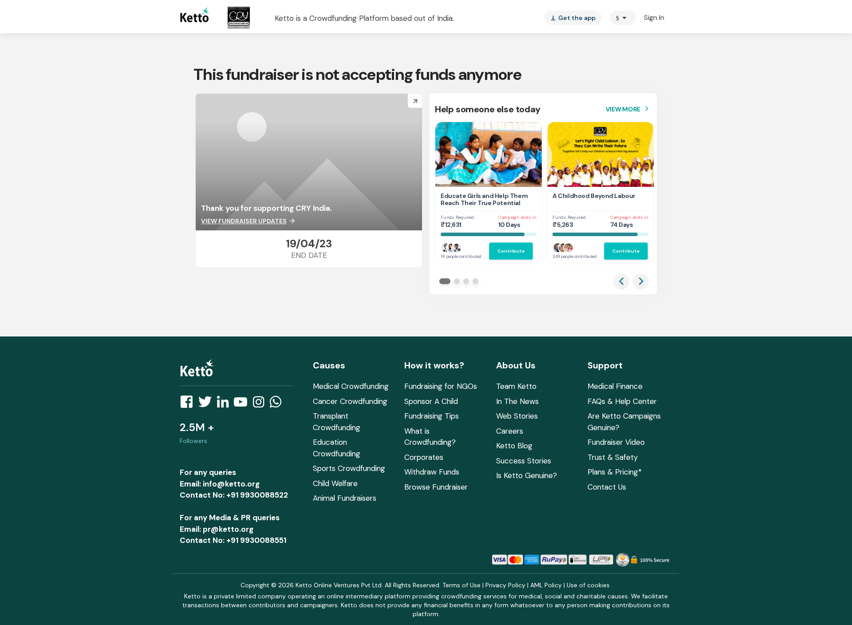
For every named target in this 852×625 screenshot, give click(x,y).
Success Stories (523, 461)
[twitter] (207, 404)
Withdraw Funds (431, 472)
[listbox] (573, 18)
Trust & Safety (613, 457)
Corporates (423, 457)
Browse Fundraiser (436, 487)
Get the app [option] (573, 18)
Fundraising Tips (431, 416)
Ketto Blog (514, 446)
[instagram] (261, 404)
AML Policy (546, 585)
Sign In (654, 17)
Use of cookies (588, 585)
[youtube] (243, 404)
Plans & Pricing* (615, 472)
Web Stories (517, 416)
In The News (517, 401)
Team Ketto (516, 386)
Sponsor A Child (431, 401)
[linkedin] (225, 404)
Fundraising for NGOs (440, 386)
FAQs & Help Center (622, 401)
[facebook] (189, 404)
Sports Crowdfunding (349, 468)
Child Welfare (335, 483)
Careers (509, 431)
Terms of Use (461, 585)
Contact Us (607, 487)
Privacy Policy (505, 585)
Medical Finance (615, 386)
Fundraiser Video (616, 442)
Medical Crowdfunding (351, 386)
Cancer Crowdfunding (350, 401)
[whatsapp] (278, 404)
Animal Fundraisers (344, 498)
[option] (623, 18)
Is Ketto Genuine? (526, 475)
